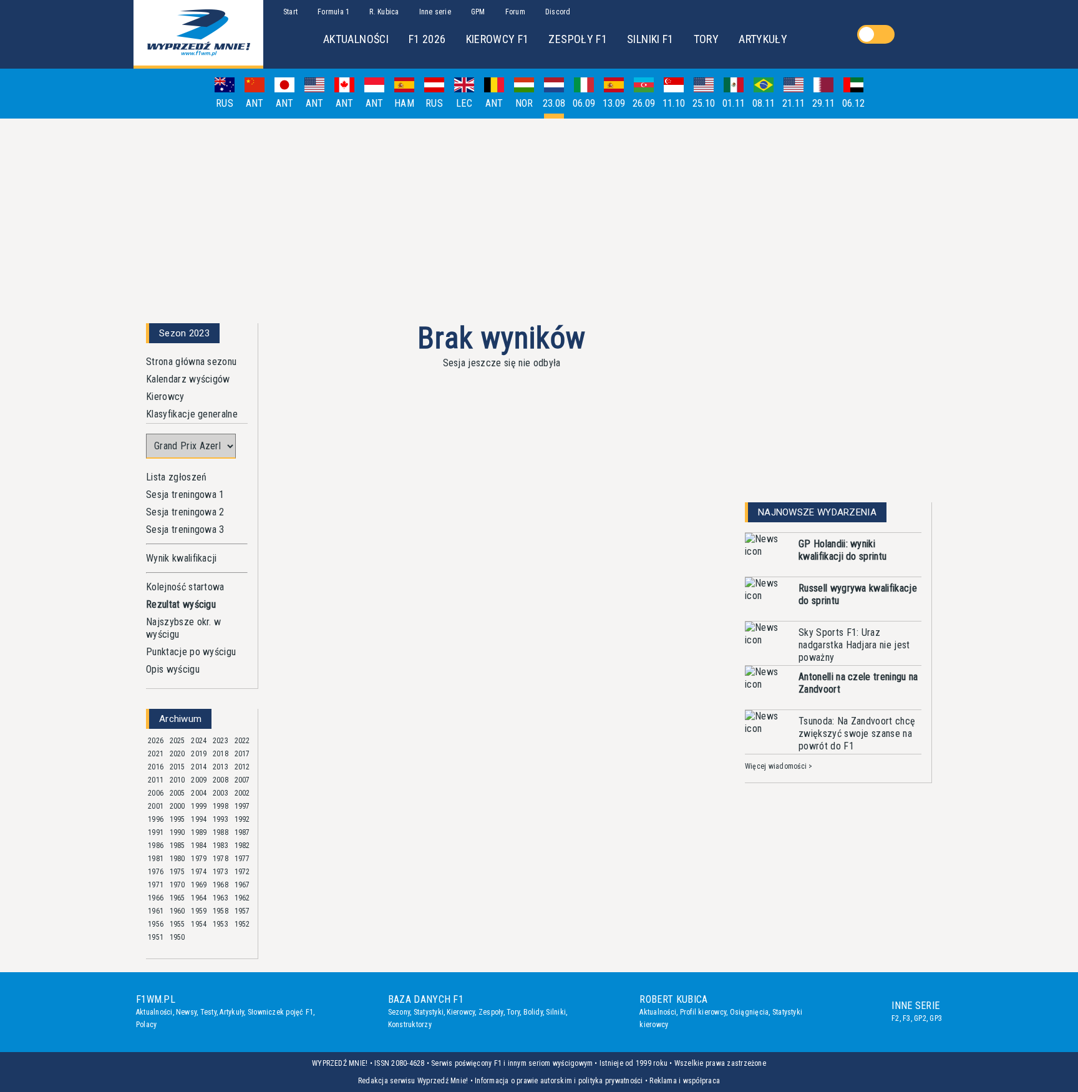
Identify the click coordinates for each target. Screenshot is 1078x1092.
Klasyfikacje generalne (192, 414)
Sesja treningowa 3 (185, 529)
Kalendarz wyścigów (188, 379)
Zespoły (490, 1012)
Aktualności (154, 1012)
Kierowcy (165, 396)
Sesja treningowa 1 (185, 494)
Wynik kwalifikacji (181, 558)
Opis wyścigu (173, 669)
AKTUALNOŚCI (356, 39)
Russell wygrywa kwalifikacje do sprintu (858, 594)
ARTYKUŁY (763, 39)
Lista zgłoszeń (176, 477)
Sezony (399, 1012)
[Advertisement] (539, 216)
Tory (513, 1012)
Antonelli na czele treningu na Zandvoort (858, 683)
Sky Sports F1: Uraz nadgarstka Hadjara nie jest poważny (854, 644)
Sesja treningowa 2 (185, 512)
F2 (895, 1018)
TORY (706, 39)
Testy (208, 1012)
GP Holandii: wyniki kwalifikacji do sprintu (842, 550)
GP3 (936, 1018)
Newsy (186, 1012)
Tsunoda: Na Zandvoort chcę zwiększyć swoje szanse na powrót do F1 (857, 733)
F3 (906, 1018)
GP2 (920, 1018)
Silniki (556, 1012)
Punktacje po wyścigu (191, 652)
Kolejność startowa (185, 587)
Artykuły (232, 1012)
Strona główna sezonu (191, 362)
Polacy (146, 1024)
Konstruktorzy (410, 1024)
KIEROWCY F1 (497, 39)
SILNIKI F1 (650, 39)
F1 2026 (427, 39)
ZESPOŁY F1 (577, 39)
